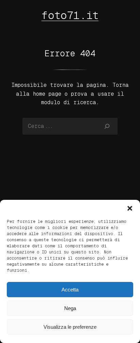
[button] (129, 208)
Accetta (70, 289)
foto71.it (70, 15)
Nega (70, 308)
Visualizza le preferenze (70, 327)
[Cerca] (107, 126)
